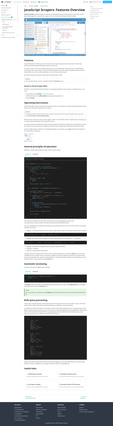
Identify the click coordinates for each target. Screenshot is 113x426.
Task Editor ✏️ (4, 10)
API (37, 416)
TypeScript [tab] (28, 154)
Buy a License (39, 407)
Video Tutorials (61, 409)
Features (91, 6)
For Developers (18, 414)
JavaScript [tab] (35, 154)
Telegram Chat (44, 2)
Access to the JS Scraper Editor (97, 8)
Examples (4, 30)
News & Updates (62, 407)
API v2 (3, 22)
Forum (59, 411)
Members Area (61, 416)
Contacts (81, 407)
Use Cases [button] (25, 2)
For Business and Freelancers (21, 411)
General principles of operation (96, 12)
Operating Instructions (94, 10)
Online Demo (39, 411)
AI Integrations (18, 407)
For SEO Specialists (19, 409)
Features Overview (6, 19)
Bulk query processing (94, 16)
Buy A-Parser (107, 2)
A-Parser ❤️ (4, 5)
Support (38, 418)
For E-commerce (18, 418)
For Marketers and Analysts (21, 416)
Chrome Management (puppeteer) (7, 27)
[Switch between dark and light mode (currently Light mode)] (87, 2)
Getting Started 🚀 (6, 8)
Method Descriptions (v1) (8, 32)
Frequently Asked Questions (8, 37)
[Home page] (25, 6)
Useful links (92, 18)
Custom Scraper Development (86, 411)
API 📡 (3, 35)
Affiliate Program (83, 409)
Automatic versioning (94, 14)
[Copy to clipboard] (85, 162)
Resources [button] (33, 2)
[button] (85, 2)
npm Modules (5, 24)
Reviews (60, 414)
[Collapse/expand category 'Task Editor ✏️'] (17, 10)
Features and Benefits (41, 409)
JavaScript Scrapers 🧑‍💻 (6, 17)
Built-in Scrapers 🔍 (6, 15)
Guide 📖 (3, 12)
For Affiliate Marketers (19, 420)
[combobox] (95, 2)
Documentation (17, 2)
